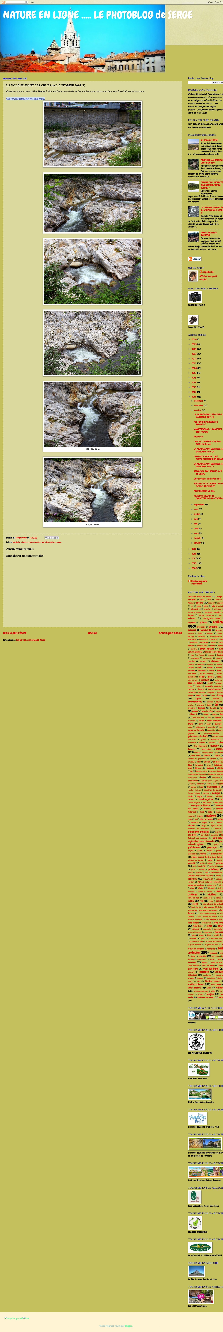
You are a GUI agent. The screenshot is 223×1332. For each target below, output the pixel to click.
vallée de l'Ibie (193, 965)
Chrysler (191, 667)
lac (191, 771)
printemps (213, 869)
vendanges (207, 975)
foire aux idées (198, 718)
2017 (194, 382)
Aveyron (219, 630)
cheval (219, 664)
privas (190, 872)
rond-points (207, 898)
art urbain (201, 627)
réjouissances (208, 879)
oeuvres (219, 822)
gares (209, 724)
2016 (194, 387)
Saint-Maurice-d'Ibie (214, 919)
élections (216, 698)
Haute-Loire (216, 739)
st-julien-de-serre (194, 944)
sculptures (208, 932)
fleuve (206, 714)
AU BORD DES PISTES (209, 140)
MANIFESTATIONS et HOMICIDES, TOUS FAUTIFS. (208, 430)
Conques (211, 677)
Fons (209, 718)
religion (219, 879)
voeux (200, 994)
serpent (201, 935)
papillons (192, 834)
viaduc (219, 978)
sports (203, 938)
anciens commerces (206, 615)
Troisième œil (196, 583)
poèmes (191, 863)
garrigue (218, 724)
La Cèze (207, 762)
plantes (202, 853)
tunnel (211, 959)
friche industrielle (214, 720)
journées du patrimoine (197, 759)
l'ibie (199, 762)
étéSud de (191, 708)
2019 (194, 372)
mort (202, 812)
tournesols (215, 956)
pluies (210, 860)
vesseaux (200, 978)
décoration (192, 692)
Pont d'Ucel (213, 866)
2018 (194, 377)
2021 (194, 363)
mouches (219, 812)
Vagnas (204, 962)
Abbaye (191, 603)
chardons (191, 661)
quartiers (199, 872)
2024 (194, 349)
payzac (190, 850)
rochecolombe (193, 898)
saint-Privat (206, 923)
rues (201, 901)
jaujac (217, 755)
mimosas (209, 796)
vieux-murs (216, 984)
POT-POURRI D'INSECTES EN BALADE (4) (206, 423)
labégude (210, 768)
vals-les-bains (48, 542)
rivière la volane (205, 891)
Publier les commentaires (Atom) (30, 640)
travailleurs (201, 959)
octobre (198, 410)
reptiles (191, 882)
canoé (212, 645)
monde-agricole (206, 799)
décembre (199, 400)
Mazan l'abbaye (194, 793)
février (197, 538)
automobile (206, 630)
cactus (213, 642)
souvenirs (193, 938)
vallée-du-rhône (208, 965)
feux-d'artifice (207, 711)
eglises (199, 698)
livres (209, 784)
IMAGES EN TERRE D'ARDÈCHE (209, 234)
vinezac (191, 994)
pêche (200, 850)
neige (190, 819)
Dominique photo (199, 581)
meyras (199, 796)
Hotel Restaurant (200, 746)
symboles (213, 953)
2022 (194, 358)
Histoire (202, 742)
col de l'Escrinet (206, 673)
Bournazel (193, 642)
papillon (218, 832)
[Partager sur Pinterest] (57, 537)
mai (196, 523)
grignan (191, 733)
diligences (211, 692)
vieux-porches (194, 987)
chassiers (203, 661)
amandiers (207, 609)
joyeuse (213, 758)
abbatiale (218, 600)
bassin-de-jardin (216, 636)
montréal (207, 808)
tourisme (202, 956)
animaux (192, 618)
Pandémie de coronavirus (198, 828)
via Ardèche (210, 978)
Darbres (201, 689)
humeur (214, 745)
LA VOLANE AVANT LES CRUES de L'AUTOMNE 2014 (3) (208, 416)
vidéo (190, 981)
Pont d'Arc (202, 866)
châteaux (215, 661)
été (216, 704)
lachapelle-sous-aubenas (197, 774)
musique (200, 816)
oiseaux (191, 825)
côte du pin (193, 680)
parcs (216, 844)
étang (209, 705)
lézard (192, 784)
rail (206, 872)
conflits (201, 677)
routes (218, 898)
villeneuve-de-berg (201, 991)
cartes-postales (207, 648)
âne (220, 615)
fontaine (218, 717)
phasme (209, 850)
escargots (200, 705)
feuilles (195, 711)
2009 (194, 568)
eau (205, 695)
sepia (194, 935)
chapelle (219, 658)
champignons (207, 658)
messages (216, 793)
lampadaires (192, 777)
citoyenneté (202, 670)
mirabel (219, 796)
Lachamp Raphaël (216, 771)
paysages (212, 847)
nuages (204, 822)
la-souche (199, 765)
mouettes (191, 816)
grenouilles (211, 730)
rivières (24, 542)
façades (201, 708)
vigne (209, 988)
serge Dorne (208, 272)
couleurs (205, 680)
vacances (192, 962)
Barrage (191, 636)
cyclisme (191, 689)
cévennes (211, 655)
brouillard (204, 642)
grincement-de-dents (198, 736)
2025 (194, 344)
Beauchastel (203, 639)
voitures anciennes (206, 997)
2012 (194, 553)
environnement (195, 701)
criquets (219, 683)
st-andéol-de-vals (196, 941)
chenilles (210, 664)
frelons (201, 721)
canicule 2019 (202, 646)
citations (191, 670)
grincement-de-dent (211, 733)
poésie (202, 863)
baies (200, 633)
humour (191, 749)
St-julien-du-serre (211, 944)
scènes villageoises (194, 932)
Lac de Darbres (201, 771)
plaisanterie (192, 854)
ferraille (213, 708)
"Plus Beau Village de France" (200, 596)
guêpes (203, 739)
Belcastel (214, 639)
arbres (203, 622)
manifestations (213, 786)
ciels (199, 667)
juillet (197, 514)
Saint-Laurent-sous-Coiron (207, 916)
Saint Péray (192, 910)
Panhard (218, 828)
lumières (193, 787)
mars (196, 533)
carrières (194, 649)
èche (213, 695)
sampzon (196, 929)
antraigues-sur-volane (212, 618)
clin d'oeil (192, 673)
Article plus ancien (170, 633)
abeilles (199, 602)
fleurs (193, 714)
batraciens (192, 639)
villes (213, 991)
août (196, 509)
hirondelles (192, 742)
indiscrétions (206, 749)
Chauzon (191, 664)
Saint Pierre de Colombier (208, 910)
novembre (199, 405)
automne (192, 630)
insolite (196, 752)
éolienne (210, 702)
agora (199, 606)
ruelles (191, 901)
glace (220, 727)
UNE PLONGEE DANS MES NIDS (207, 478)
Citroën (211, 670)
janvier (197, 543)
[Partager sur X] (51, 537)
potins (193, 869)
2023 (194, 353)
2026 (194, 339)
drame (190, 695)
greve (220, 730)
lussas (201, 787)
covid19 (210, 683)
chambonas (195, 658)
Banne (220, 633)
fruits (190, 723)
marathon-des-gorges (212, 790)
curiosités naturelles (213, 686)
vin (221, 991)
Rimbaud (211, 888)
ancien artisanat (194, 612)
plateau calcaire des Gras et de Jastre (206, 857)
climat (219, 670)
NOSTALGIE (198, 436)
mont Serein (207, 802)
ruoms (195, 904)
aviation (191, 633)
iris (216, 752)
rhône (200, 888)
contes (219, 677)
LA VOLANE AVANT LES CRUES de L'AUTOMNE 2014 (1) (208, 465)
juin (196, 519)
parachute (205, 835)
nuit (212, 822)
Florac (214, 714)
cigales (210, 667)
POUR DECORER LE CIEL (204, 491)
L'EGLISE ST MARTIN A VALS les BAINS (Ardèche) (207, 443)
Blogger (128, 1326)
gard (201, 724)
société (216, 935)
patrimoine (194, 847)
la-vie (209, 765)
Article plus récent (14, 633)
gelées (190, 727)
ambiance (217, 609)
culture (198, 686)
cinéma (219, 667)
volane (58, 542)
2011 (194, 558)
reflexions (192, 878)
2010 (194, 563)
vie (198, 981)
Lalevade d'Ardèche (215, 774)
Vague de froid (216, 962)
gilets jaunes (200, 727)
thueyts (193, 956)
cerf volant (200, 655)
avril (196, 528)
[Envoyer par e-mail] (45, 537)
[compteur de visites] (14, 1318)
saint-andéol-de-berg (208, 913)
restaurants (211, 885)
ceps (192, 655)
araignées (192, 622)
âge (192, 606)
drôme (198, 695)
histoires (212, 742)
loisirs (215, 784)
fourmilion (191, 721)
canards (191, 645)
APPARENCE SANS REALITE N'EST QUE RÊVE (208, 472)
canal (221, 642)
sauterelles (218, 929)
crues (190, 686)
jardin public (195, 755)
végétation (204, 971)
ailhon (206, 606)
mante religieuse (194, 790)
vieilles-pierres (196, 984)
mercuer (206, 793)
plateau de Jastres (195, 860)
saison (209, 926)
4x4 (209, 599)
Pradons (202, 869)
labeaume (199, 768)
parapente (214, 835)
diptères (220, 692)
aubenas (213, 626)
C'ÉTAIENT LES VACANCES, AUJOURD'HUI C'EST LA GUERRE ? (212, 185)
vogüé (210, 994)
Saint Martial (196, 907)
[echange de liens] (26, 1318)
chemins (201, 664)
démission (201, 692)
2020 (194, 368)
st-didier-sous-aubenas (214, 941)
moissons (191, 799)
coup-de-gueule (195, 683)
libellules (200, 783)
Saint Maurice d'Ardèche (213, 907)
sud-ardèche (35, 542)
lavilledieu (216, 777)
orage (204, 825)
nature (211, 815)
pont (194, 866)
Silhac (209, 935)
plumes (219, 860)
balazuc (210, 633)
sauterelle (207, 929)
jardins (207, 755)
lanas (203, 777)
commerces (192, 677)
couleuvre (218, 680)
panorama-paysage (198, 831)
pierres (218, 850)
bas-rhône (201, 636)
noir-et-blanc (206, 819)
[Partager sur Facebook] (54, 537)
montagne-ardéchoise (200, 805)
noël (196, 819)
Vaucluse (191, 972)
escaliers (191, 705)
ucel (219, 959)
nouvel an (194, 822)
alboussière (195, 609)
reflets (218, 875)
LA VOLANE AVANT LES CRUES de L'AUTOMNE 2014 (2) (208, 450)
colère (219, 673)
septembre (199, 504)
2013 (194, 549)
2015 (194, 392)
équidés (219, 701)
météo (190, 796)
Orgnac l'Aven (216, 825)
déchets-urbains (214, 689)
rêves (192, 888)
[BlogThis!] (48, 537)
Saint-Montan (193, 922)
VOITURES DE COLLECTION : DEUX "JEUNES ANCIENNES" (208, 485)
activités (211, 603)
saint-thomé (198, 926)
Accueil (92, 633)
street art (211, 948)
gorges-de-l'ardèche (196, 730)
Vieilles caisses (212, 981)
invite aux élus (207, 752)
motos (210, 812)
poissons (210, 863)
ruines (211, 901)
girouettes (211, 727)
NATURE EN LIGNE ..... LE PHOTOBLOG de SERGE (98, 15)
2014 (194, 396)
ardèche (16, 542)
